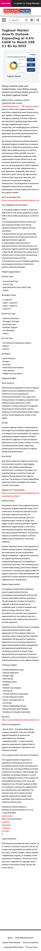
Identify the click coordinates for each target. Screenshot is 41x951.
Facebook (6, 828)
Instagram (6, 825)
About (10, 938)
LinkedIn (5, 822)
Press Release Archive (24, 938)
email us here (7, 816)
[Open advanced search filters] (31, 20)
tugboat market (31, 106)
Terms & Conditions (31, 942)
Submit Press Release (11, 942)
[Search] (26, 20)
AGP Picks (5, 3)
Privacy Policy (32, 947)
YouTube (5, 831)
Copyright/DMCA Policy (13, 947)
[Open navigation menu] (4, 20)
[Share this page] (37, 20)
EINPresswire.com (10, 106)
